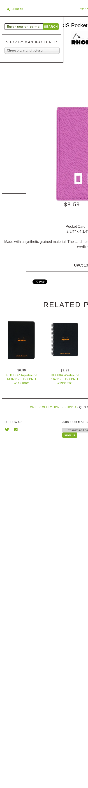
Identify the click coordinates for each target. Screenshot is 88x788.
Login (82, 8)
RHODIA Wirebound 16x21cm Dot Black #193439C (65, 379)
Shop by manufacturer (31, 42)
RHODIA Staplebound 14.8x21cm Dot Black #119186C (21, 379)
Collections (50, 407)
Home (32, 407)
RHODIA (70, 407)
